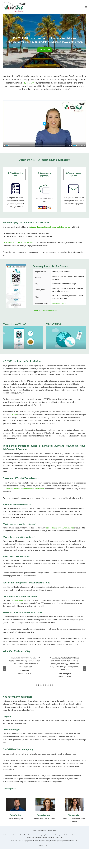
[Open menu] (86, 7)
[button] (44, 123)
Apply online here (59, 303)
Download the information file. (45, 310)
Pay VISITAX (28, 83)
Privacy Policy (52, 831)
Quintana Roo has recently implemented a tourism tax (24, 489)
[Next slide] (84, 668)
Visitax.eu (47, 846)
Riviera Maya (17, 600)
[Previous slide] (4, 668)
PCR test (13, 414)
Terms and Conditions (39, 831)
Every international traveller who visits (18, 243)
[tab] (36, 685)
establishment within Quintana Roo (60, 528)
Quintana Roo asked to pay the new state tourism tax (49, 227)
